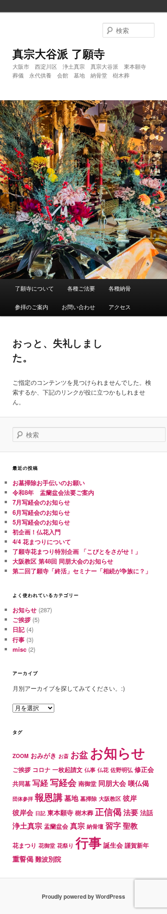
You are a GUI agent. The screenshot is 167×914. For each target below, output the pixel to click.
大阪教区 (110, 799)
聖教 (130, 825)
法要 (130, 812)
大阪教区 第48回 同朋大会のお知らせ (63, 561)
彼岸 (130, 798)
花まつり (25, 845)
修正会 (144, 769)
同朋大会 (112, 783)
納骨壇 (95, 826)
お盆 (79, 754)
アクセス (120, 307)
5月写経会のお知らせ (41, 522)
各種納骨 (120, 288)
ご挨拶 (22, 619)
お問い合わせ (78, 307)
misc (19, 649)
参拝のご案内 (31, 307)
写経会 (63, 782)
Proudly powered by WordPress (83, 896)
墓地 (71, 798)
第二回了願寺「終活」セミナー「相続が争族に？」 (82, 570)
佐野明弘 (121, 769)
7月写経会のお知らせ (41, 502)
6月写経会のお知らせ (41, 512)
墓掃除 (88, 798)
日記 (19, 629)
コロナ (41, 769)
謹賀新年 (137, 845)
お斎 (63, 755)
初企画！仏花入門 (37, 531)
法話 (146, 812)
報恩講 (49, 797)
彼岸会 (23, 812)
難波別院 (48, 858)
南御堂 (87, 783)
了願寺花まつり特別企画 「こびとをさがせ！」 (77, 551)
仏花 (103, 770)
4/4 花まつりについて (42, 541)
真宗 (77, 825)
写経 (40, 782)
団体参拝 (23, 798)
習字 (113, 825)
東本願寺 (60, 812)
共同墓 (22, 783)
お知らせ (25, 609)
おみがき (44, 755)
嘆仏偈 (138, 783)
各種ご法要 (81, 288)
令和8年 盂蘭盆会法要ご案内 (53, 492)
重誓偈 (23, 859)
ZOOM (21, 756)
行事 (19, 639)
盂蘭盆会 (56, 826)
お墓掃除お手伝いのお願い (49, 482)
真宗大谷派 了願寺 (59, 53)
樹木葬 (84, 812)
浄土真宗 (27, 825)
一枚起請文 (67, 769)
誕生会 (113, 844)
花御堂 (47, 845)
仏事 (90, 770)
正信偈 (108, 811)
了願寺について (34, 288)
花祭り (65, 845)
